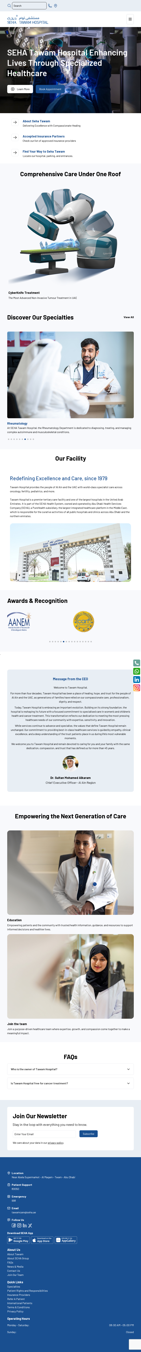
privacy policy (55, 1142)
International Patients (19, 1303)
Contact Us (13, 1270)
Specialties (13, 1286)
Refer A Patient (16, 1298)
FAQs (10, 1262)
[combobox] (29, 5)
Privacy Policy (15, 1311)
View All (129, 317)
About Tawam (15, 1254)
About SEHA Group (18, 1258)
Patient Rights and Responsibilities (27, 1290)
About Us (13, 1250)
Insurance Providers (18, 1294)
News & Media (15, 1266)
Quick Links (15, 1282)
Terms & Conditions (18, 1307)
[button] (8, 439)
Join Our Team (15, 1274)
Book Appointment (50, 89)
